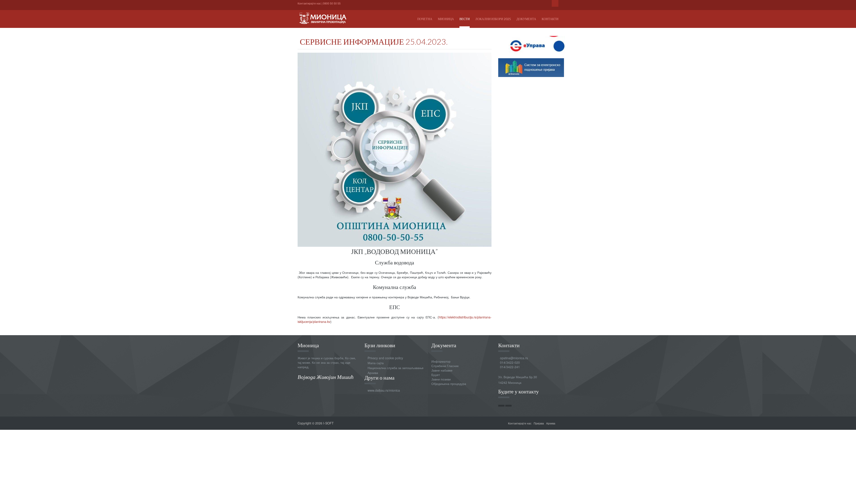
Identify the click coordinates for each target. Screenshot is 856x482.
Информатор (441, 361)
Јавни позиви (441, 379)
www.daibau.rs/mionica (384, 390)
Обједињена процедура (448, 383)
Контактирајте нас (309, 3)
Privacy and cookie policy (385, 358)
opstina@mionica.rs (514, 358)
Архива (373, 372)
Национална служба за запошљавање (396, 368)
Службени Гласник (445, 366)
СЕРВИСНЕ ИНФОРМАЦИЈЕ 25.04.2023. (374, 41)
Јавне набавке (442, 370)
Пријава (539, 423)
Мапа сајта (376, 363)
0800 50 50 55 (332, 3)
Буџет (435, 374)
